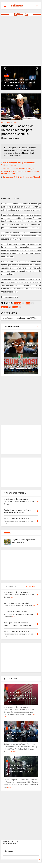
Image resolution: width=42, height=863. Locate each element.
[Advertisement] (21, 41)
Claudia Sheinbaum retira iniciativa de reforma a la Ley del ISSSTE (20, 735)
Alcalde (6, 76)
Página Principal (8, 851)
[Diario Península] (17, 6)
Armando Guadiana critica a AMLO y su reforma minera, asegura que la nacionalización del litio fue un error (20, 171)
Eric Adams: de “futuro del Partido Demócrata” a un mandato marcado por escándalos (20, 82)
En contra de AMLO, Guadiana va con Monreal (21, 177)
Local (8, 122)
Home (2, 122)
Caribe (7, 532)
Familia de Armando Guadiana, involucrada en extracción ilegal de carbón (20, 345)
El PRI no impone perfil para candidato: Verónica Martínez (18, 367)
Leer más (13, 751)
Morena (15, 122)
